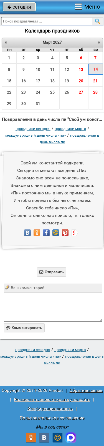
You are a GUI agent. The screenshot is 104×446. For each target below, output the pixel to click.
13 (81, 69)
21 (95, 81)
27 (81, 92)
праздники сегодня (33, 128)
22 (9, 92)
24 (38, 92)
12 (67, 69)
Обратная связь (86, 390)
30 (23, 103)
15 (9, 81)
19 (67, 81)
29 (9, 103)
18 (52, 81)
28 (95, 92)
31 (38, 103)
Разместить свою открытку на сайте (52, 399)
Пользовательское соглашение (52, 417)
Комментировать (24, 328)
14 (95, 69)
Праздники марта (70, 128)
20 (81, 81)
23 (23, 92)
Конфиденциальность (50, 408)
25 (52, 92)
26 (67, 92)
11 (52, 69)
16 (23, 81)
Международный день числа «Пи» (35, 135)
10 (38, 69)
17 (38, 81)
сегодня (19, 7)
